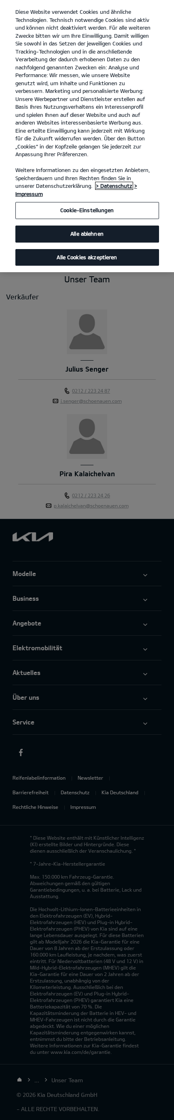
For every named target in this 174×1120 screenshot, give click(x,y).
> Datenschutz (114, 186)
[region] (87, 136)
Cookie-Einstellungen (87, 210)
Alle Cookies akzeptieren (87, 257)
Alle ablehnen (87, 233)
